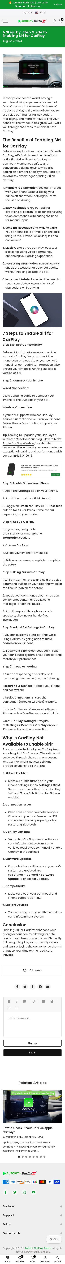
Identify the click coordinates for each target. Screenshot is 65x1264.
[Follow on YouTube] (34, 1192)
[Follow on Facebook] (5, 1192)
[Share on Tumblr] (33, 987)
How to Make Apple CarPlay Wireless (32, 441)
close (58, 4)
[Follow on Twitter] (15, 1192)
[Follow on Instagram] (24, 1192)
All (31, 970)
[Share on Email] (48, 987)
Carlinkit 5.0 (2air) (20, 456)
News (38, 970)
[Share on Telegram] (40, 987)
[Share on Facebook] (17, 987)
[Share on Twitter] (25, 987)
